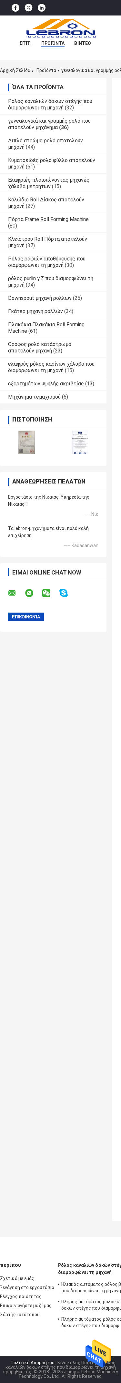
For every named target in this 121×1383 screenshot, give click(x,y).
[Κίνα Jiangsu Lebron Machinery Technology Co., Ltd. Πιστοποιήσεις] (26, 442)
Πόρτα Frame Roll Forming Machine (48, 219)
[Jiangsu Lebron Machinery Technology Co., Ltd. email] (16, 593)
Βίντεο (82, 43)
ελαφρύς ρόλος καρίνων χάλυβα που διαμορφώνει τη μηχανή (51, 367)
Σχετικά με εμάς (17, 1278)
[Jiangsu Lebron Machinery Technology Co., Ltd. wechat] (50, 593)
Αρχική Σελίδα (15, 70)
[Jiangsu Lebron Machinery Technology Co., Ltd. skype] (67, 593)
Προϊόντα (53, 43)
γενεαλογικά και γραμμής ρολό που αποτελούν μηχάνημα (49, 124)
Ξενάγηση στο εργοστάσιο (27, 1287)
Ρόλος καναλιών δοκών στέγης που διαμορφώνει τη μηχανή (50, 104)
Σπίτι (25, 43)
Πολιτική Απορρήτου (33, 1362)
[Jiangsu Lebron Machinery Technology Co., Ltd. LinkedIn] (41, 8)
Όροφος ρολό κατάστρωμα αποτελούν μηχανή (39, 347)
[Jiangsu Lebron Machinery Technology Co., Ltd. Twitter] (28, 7)
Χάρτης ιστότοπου (20, 1314)
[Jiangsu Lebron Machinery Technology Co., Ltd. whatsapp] (33, 593)
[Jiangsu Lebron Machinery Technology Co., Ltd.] (60, 28)
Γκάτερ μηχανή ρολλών (35, 311)
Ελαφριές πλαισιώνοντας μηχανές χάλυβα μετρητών (48, 183)
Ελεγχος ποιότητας (21, 1296)
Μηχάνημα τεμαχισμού (34, 397)
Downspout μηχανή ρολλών (40, 298)
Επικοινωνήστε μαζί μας (26, 1305)
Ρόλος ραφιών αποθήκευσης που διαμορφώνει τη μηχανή (47, 262)
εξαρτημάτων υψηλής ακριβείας (46, 384)
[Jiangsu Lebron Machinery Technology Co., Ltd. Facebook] (15, 8)
